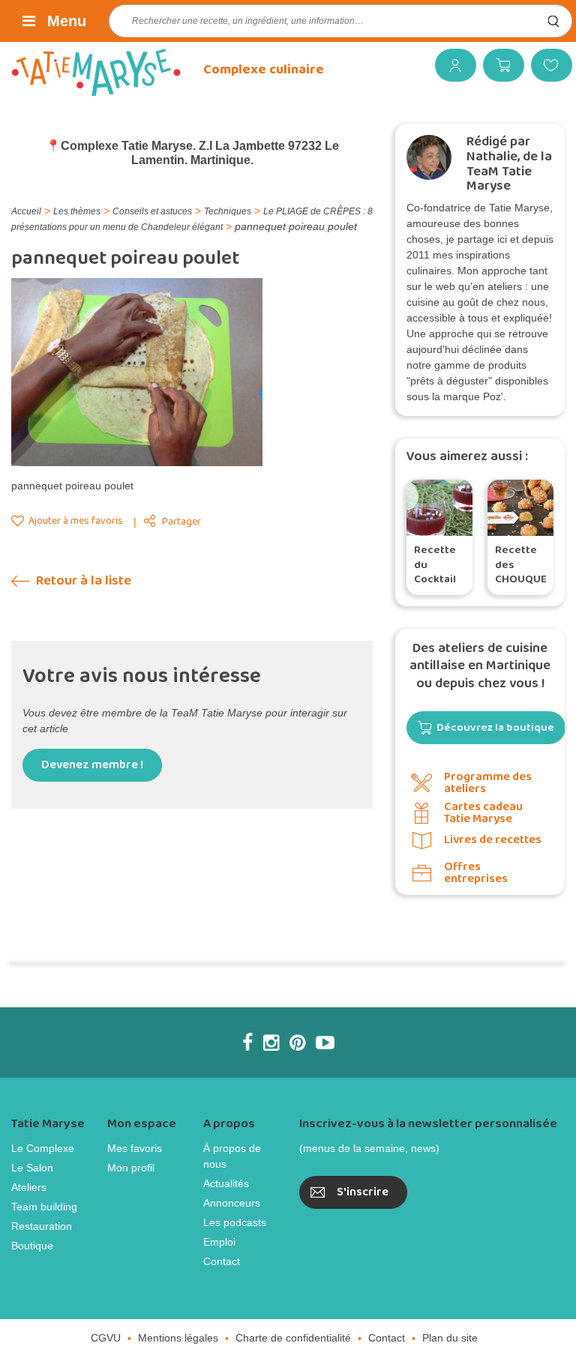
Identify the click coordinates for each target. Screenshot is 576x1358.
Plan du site (450, 1338)
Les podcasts (234, 1222)
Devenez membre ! (92, 764)
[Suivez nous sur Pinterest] (297, 1042)
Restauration (41, 1226)
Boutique (32, 1246)
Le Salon (32, 1168)
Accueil (26, 211)
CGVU (106, 1338)
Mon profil (130, 1168)
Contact (221, 1261)
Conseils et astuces (152, 211)
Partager (181, 522)
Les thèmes (76, 211)
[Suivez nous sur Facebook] (247, 1042)
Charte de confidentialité (293, 1338)
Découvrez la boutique (495, 728)
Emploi (219, 1242)
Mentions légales (178, 1338)
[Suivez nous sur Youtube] (325, 1042)
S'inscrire (362, 1192)
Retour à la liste (82, 581)
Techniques (227, 211)
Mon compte (450, 64)
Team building (44, 1207)
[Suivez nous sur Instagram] (271, 1042)
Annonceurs (231, 1203)
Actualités (226, 1183)
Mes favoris (546, 64)
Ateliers (28, 1187)
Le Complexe (42, 1148)
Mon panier (498, 64)
